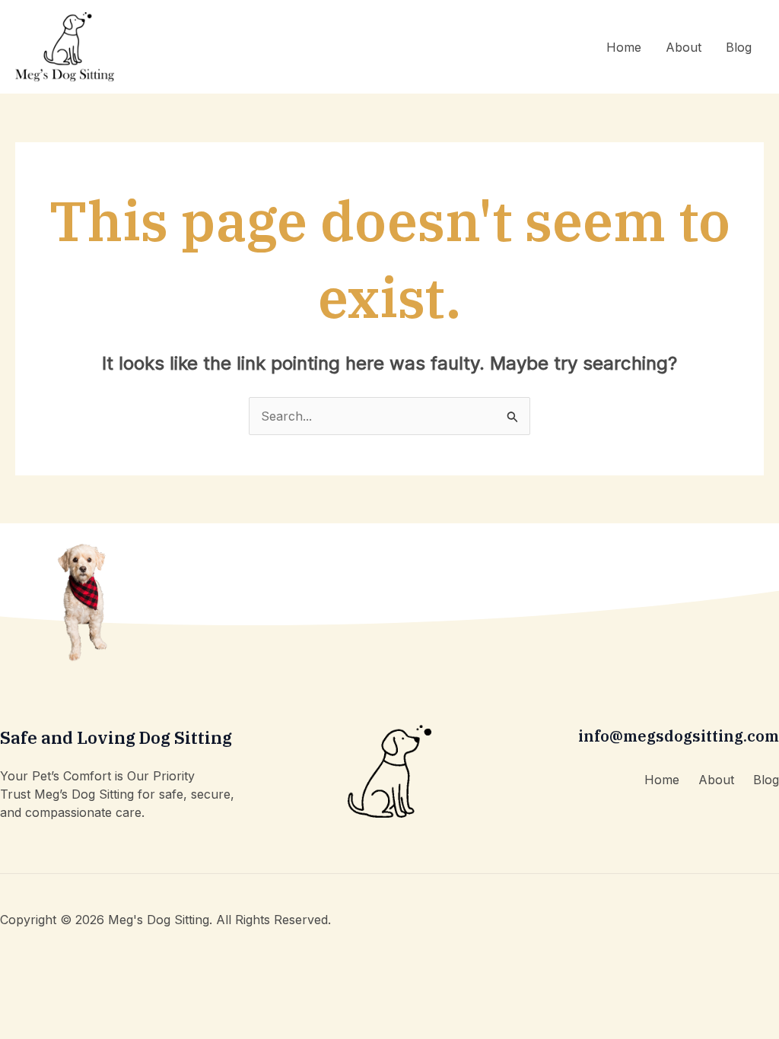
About (683, 47)
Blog (739, 47)
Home (623, 47)
